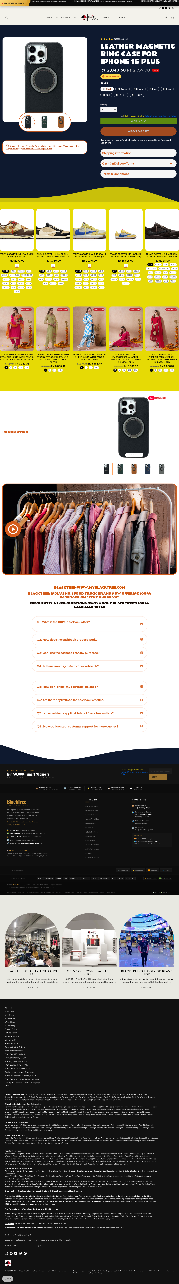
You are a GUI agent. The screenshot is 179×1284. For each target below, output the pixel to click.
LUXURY (121, 17)
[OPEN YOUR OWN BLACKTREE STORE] (89, 940)
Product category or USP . (16, 1058)
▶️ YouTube (152, 870)
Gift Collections (91, 832)
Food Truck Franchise (14, 1050)
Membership (10, 1026)
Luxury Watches (91, 811)
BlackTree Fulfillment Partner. (17, 1068)
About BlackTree (92, 845)
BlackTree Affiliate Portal (16, 1054)
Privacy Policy (11, 1029)
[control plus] (115, 109)
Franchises (9, 1011)
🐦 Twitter (166, 870)
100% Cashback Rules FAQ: (16, 1065)
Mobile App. (10, 1018)
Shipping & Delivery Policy (16, 1061)
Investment (9, 1015)
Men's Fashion (90, 823)
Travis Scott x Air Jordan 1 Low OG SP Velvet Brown (17, 255)
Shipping (149, 886)
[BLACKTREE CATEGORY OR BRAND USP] (146, 940)
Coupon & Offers (92, 858)
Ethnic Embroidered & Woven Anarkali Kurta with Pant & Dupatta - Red (126, 357)
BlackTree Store (11, 1043)
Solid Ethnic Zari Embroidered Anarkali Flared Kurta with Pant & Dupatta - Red (53, 358)
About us (9, 1008)
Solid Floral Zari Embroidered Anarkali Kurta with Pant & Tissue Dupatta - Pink (17, 358)
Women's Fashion (92, 819)
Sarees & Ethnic (91, 815)
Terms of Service (12, 1036)
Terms (140, 886)
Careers (88, 853)
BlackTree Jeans (91, 806)
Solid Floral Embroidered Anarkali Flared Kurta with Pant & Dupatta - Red (89, 357)
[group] (28, 122)
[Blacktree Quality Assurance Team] (32, 940)
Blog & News (90, 840)
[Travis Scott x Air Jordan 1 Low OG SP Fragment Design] (162, 230)
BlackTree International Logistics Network (22, 1079)
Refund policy (11, 1033)
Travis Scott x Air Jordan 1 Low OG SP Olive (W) (126, 255)
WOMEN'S (67, 17)
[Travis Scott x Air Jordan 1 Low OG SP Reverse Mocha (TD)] (53, 230)
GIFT (107, 17)
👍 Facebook (138, 870)
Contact (168, 886)
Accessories (90, 836)
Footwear (89, 828)
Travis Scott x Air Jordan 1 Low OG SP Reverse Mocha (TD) (53, 256)
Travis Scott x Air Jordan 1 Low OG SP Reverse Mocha (89, 255)
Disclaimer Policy (12, 1040)
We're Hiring (10, 1022)
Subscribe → (158, 777)
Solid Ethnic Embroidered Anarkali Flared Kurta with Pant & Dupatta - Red (162, 357)
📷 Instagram (123, 870)
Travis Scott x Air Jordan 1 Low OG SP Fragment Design (162, 255)
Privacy (132, 886)
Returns (159, 886)
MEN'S (51, 17)
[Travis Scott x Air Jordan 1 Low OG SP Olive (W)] (126, 230)
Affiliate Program (92, 849)
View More (32, 987)
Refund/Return (151, 116)
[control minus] (102, 109)
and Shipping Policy (167, 116)
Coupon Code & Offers (15, 1047)
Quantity (103, 105)
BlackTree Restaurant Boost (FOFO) (20, 1075)
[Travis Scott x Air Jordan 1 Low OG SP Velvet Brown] (17, 230)
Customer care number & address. (19, 1072)
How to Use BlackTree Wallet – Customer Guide (22, 1084)
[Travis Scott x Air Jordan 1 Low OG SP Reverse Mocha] (89, 230)
